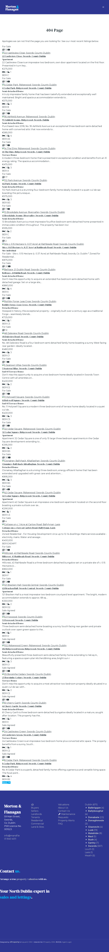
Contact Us (64, 811)
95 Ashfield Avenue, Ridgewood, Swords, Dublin (25, 119)
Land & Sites (37, 827)
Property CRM (49, 942)
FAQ (60, 823)
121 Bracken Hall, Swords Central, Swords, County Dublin (30, 588)
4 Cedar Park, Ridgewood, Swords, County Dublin (26, 88)
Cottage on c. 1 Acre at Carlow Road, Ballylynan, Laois (28, 527)
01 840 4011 (10, 839)
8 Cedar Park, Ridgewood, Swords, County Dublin (26, 763)
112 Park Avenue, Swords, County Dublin (21, 183)
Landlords (36, 814)
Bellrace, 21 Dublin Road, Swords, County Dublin (26, 272)
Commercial (37, 823)
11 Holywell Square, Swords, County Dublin (23, 400)
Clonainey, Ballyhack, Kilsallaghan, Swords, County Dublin (31, 464)
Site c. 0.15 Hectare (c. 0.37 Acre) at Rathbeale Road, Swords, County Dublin (39, 247)
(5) (92, 836)
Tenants (35, 817)
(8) (95, 833)
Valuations (63, 804)
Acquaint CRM (26, 942)
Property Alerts (66, 820)
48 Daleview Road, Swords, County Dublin (22, 336)
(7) (93, 843)
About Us (63, 807)
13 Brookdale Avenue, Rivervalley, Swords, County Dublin (30, 215)
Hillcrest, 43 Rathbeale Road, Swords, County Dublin (28, 556)
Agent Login (67, 942)
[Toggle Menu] (103, 7)
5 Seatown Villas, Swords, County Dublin (22, 368)
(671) (91, 804)
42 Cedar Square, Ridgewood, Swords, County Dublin (28, 495)
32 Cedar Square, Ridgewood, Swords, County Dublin (28, 432)
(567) (95, 846)
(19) (93, 830)
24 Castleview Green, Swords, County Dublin (24, 734)
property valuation (27, 879)
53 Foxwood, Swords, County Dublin (20, 620)
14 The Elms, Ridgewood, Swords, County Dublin (26, 151)
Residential (37, 820)
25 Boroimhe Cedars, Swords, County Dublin (24, 677)
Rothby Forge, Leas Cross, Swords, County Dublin (27, 304)
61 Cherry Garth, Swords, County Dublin (22, 706)
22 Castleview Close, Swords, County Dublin (24, 56)
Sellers (34, 811)
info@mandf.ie (12, 835)
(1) (89, 849)
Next (5, 782)
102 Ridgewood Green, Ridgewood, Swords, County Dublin (31, 648)
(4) (96, 807)
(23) (96, 817)
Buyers (35, 807)
